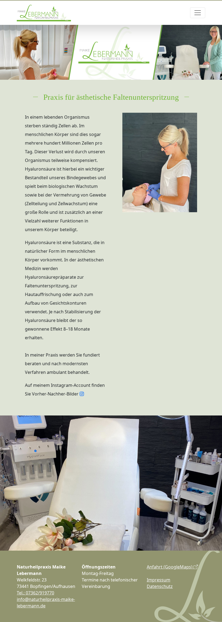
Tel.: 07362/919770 (35, 593)
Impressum (158, 580)
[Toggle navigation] (197, 12)
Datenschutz (160, 586)
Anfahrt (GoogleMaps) (170, 567)
